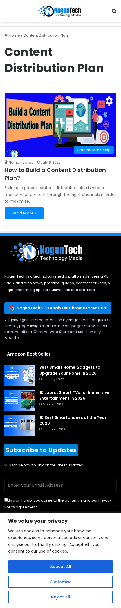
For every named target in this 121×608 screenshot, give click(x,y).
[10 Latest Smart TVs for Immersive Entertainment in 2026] (19, 400)
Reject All (60, 597)
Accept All (60, 566)
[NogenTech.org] (60, 11)
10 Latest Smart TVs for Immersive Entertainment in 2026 (74, 395)
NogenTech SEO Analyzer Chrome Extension (61, 308)
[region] (60, 560)
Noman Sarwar (22, 162)
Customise (60, 582)
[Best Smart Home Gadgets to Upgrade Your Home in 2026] (19, 375)
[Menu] (7, 13)
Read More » (24, 213)
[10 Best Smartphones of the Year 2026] (19, 425)
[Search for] (114, 13)
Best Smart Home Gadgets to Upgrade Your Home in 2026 (69, 370)
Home (14, 35)
